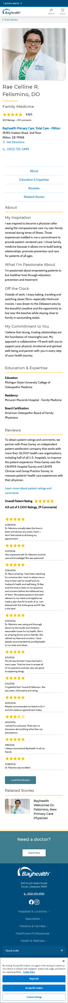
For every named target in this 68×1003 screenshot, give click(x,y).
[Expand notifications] (21, 3)
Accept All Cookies (33, 988)
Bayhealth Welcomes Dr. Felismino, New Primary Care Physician (45, 809)
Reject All (34, 978)
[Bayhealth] (11, 12)
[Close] (63, 961)
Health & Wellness (32, 940)
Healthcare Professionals (32, 933)
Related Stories (34, 197)
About (34, 171)
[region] (34, 980)
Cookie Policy (29, 972)
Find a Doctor (11, 19)
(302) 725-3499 (17, 149)
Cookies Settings (34, 997)
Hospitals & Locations (32, 911)
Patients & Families (33, 926)
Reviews (34, 188)
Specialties (32, 918)
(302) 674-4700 (35, 893)
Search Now (34, 852)
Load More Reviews (20, 780)
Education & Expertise (34, 180)
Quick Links (12, 950)
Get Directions (15, 142)
